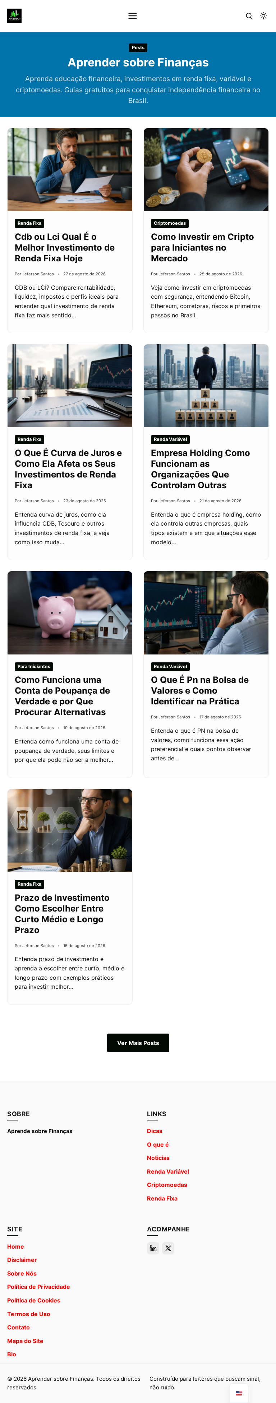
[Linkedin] (153, 1248)
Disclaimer (22, 1259)
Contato (18, 1327)
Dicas (154, 1130)
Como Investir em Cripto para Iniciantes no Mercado (202, 248)
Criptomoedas (167, 1184)
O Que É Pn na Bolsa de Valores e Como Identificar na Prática (200, 691)
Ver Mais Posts (138, 1043)
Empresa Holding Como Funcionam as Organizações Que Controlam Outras (200, 469)
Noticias (158, 1157)
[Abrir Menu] (132, 15)
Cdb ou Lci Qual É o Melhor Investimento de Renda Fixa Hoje (65, 248)
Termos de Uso (28, 1314)
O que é (158, 1144)
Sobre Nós (22, 1273)
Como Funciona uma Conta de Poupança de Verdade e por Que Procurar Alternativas (62, 696)
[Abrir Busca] (249, 15)
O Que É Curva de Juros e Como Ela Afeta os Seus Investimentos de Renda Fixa (68, 469)
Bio (11, 1354)
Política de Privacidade (38, 1286)
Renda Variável (168, 1171)
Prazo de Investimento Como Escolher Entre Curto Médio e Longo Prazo (62, 913)
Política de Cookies (33, 1300)
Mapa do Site (25, 1340)
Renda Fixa (162, 1198)
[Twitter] (168, 1248)
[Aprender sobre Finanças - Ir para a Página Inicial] (14, 16)
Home (15, 1246)
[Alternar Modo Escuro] (263, 15)
